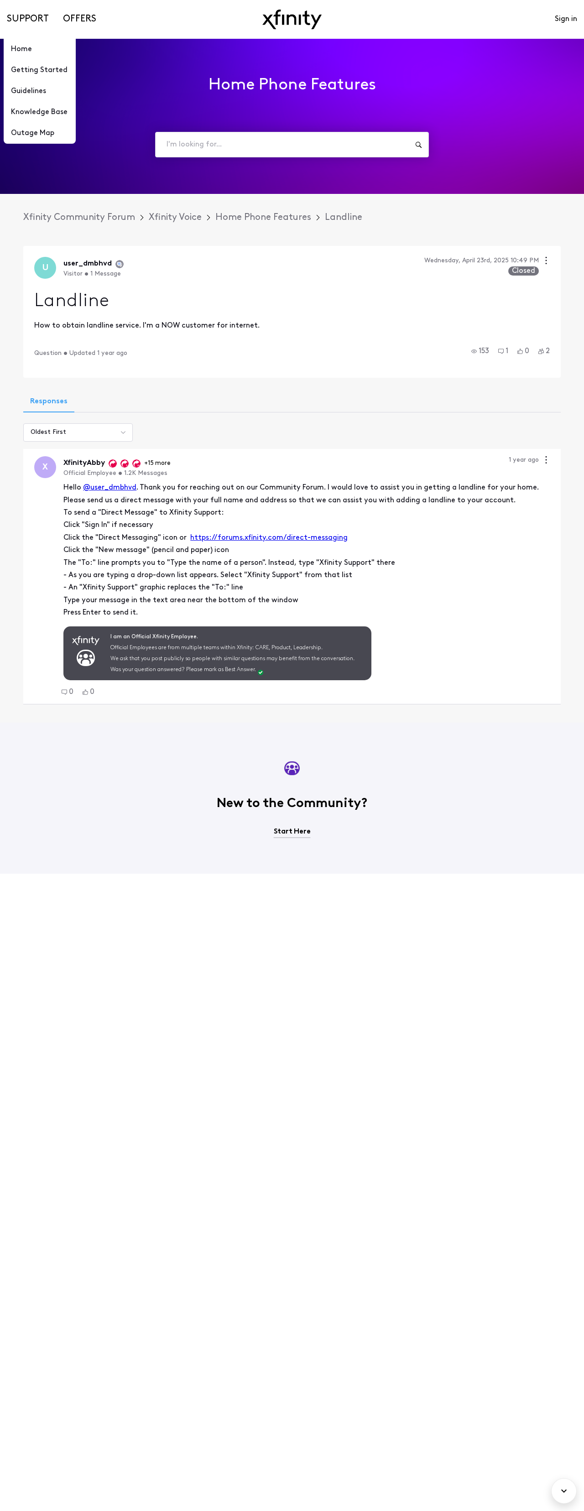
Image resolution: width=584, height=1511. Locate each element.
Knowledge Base (39, 112)
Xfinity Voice (175, 217)
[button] (480, 351)
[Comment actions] (546, 461)
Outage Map (32, 133)
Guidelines (28, 91)
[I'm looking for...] (418, 144)
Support (28, 19)
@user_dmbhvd (109, 487)
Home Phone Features (263, 217)
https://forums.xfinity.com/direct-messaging (269, 538)
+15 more (157, 463)
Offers (79, 19)
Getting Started (39, 70)
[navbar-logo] (292, 19)
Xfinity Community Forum (79, 217)
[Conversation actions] (546, 261)
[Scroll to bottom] (564, 1491)
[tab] (48, 402)
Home (21, 49)
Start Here (292, 831)
